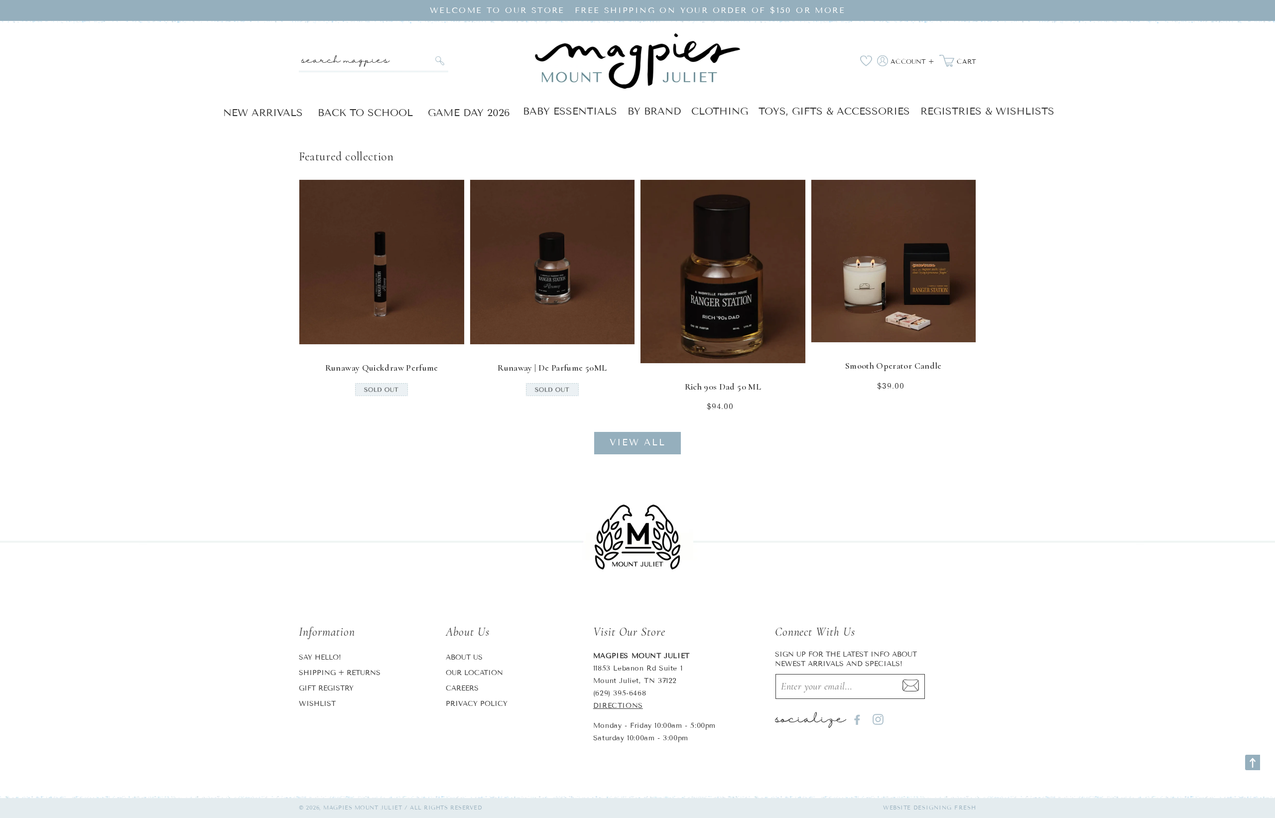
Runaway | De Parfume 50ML (552, 367)
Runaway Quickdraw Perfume (381, 367)
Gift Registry (326, 688)
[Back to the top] (1252, 762)
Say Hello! (320, 657)
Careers (462, 688)
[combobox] (373, 61)
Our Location (474, 673)
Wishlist (317, 703)
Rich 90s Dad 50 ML (723, 386)
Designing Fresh (945, 807)
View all (638, 442)
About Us (464, 657)
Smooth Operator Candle (893, 365)
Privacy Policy (477, 703)
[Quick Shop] (450, 330)
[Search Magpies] (439, 61)
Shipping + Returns (340, 673)
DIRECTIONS (618, 705)
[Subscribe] (910, 686)
